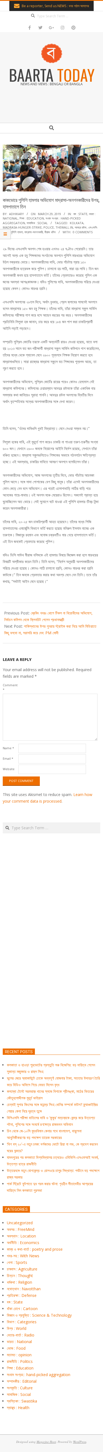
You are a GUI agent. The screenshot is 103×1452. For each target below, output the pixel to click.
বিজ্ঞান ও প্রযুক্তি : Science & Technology (39, 1315)
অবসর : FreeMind (20, 1229)
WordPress (79, 1442)
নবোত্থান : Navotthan (24, 1288)
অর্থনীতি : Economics (23, 1242)
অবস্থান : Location (21, 1236)
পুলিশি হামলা (17, 232)
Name (8, 748)
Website (9, 769)
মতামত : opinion (19, 1354)
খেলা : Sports (17, 1262)
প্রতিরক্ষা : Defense (22, 1295)
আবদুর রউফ (81, 227)
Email (8, 758)
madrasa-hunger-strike (22, 227)
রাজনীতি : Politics (20, 1361)
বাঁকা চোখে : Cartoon (22, 1308)
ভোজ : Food (16, 1348)
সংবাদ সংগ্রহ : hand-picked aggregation (38, 1374)
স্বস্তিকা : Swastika (22, 1401)
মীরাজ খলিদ (50, 232)
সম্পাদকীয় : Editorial (22, 1381)
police (48, 227)
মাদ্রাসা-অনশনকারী (33, 232)
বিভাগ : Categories (22, 1321)
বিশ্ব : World (16, 1328)
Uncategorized (20, 1222)
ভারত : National (19, 1341)
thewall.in (64, 227)
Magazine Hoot (46, 1442)
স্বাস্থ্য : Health (18, 1407)
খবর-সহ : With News (23, 1255)
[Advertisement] (51, 966)
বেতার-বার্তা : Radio (20, 1335)
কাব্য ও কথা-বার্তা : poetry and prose (35, 1249)
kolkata (76, 223)
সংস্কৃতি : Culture (20, 1387)
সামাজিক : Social (37, 223)
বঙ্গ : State (80, 214)
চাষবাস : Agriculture (22, 1269)
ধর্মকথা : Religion (19, 1282)
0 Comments (83, 232)
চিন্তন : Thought (20, 1275)
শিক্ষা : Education (32, 218)
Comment (10, 687)
